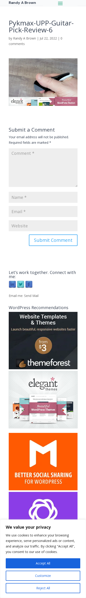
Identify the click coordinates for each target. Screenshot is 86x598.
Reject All (43, 588)
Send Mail (31, 295)
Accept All (43, 563)
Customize (43, 575)
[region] (43, 558)
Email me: (16, 295)
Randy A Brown (24, 38)
